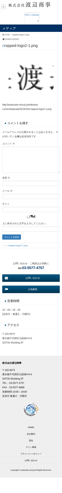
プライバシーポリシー (31, 454)
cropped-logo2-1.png (18, 245)
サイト (5, 204)
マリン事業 (31, 447)
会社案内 (31, 434)
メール (7, 191)
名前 (6, 177)
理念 (31, 440)
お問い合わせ (31, 460)
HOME (31, 427)
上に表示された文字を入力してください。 (25, 223)
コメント (8, 143)
